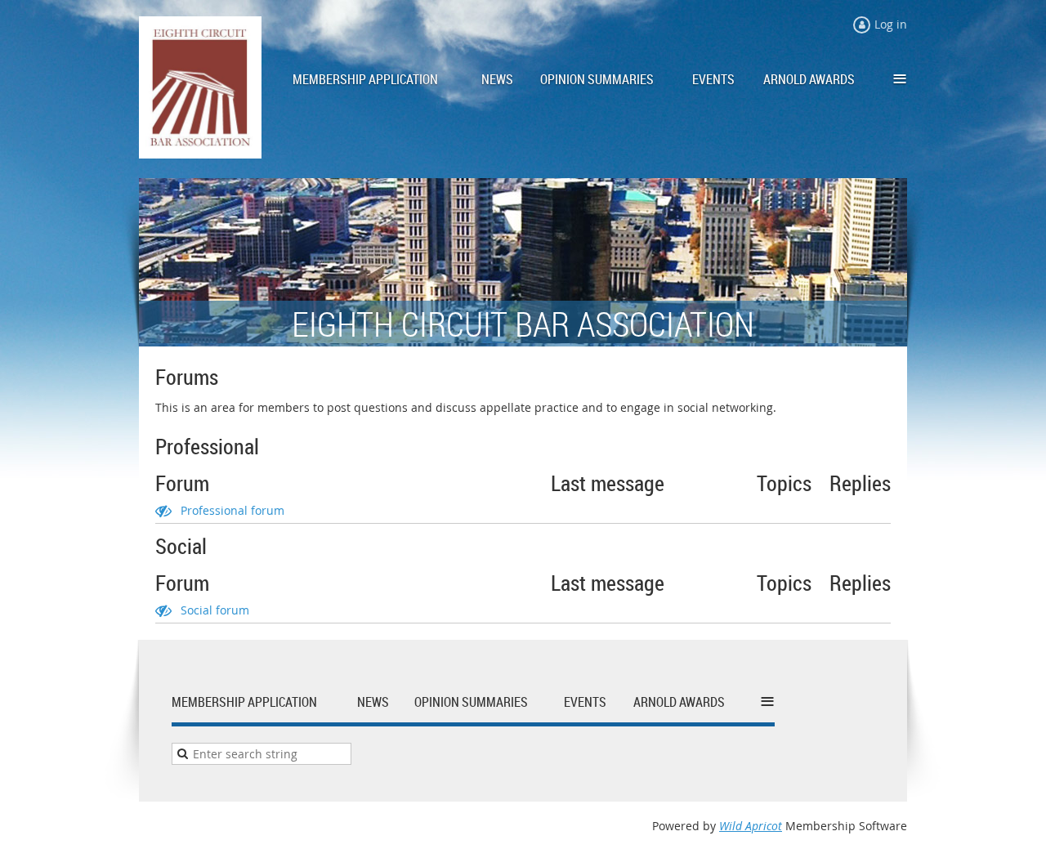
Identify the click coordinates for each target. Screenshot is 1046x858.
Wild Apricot (750, 825)
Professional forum (232, 510)
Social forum (215, 610)
